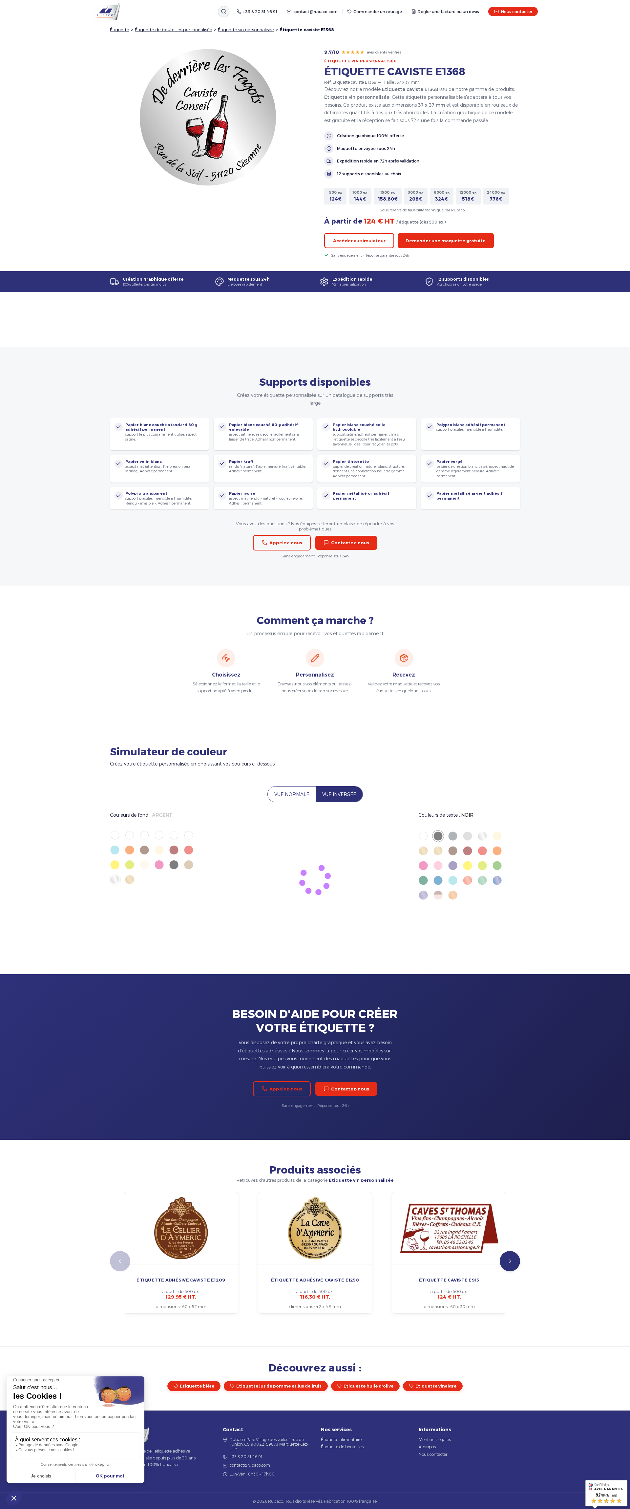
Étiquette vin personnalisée (246, 29)
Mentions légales (435, 1439)
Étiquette (119, 29)
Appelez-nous (285, 542)
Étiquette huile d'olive (368, 1386)
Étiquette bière (197, 1386)
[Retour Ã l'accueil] (106, 11)
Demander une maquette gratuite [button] (446, 240)
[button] (510, 1261)
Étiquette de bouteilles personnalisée (173, 29)
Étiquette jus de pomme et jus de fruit (279, 1386)
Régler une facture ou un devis (448, 11)
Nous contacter (516, 11)
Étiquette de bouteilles (342, 1446)
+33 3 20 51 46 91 (260, 11)
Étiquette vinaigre (435, 1386)
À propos (427, 1446)
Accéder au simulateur (359, 240)
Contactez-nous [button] (350, 542)
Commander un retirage (377, 11)
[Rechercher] (223, 11)
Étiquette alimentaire (341, 1439)
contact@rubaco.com (315, 11)
